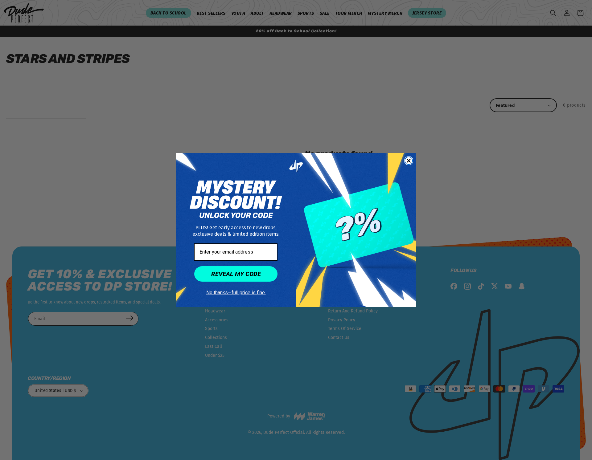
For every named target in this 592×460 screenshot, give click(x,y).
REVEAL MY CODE (236, 274)
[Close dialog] (409, 161)
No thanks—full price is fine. (236, 292)
